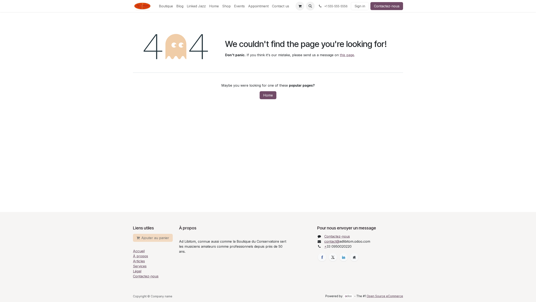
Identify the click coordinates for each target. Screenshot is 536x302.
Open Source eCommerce (385, 296)
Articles (139, 261)
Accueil (139, 251)
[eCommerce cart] (299, 6)
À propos (140, 256)
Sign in (359, 6)
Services (140, 266)
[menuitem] (166, 6)
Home (268, 95)
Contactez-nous (386, 6)
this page (347, 55)
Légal (137, 271)
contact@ (331, 241)
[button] (310, 6)
